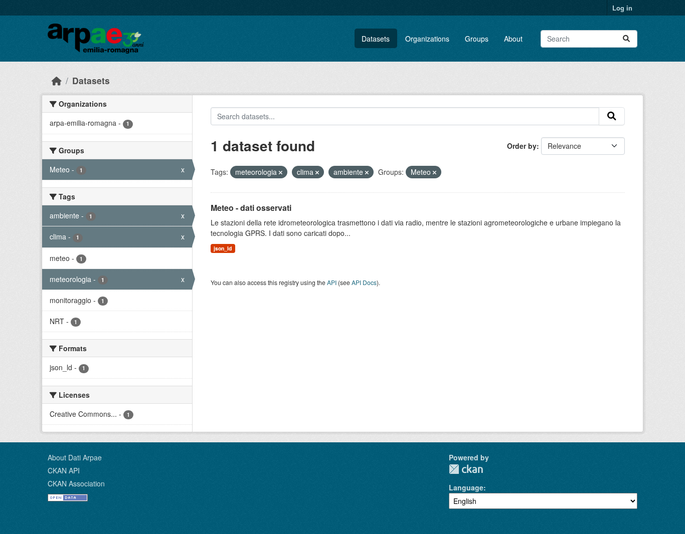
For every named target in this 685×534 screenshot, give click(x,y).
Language (466, 487)
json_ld (223, 248)
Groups (476, 39)
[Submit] (626, 39)
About (513, 39)
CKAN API (64, 470)
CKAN (466, 469)
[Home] (57, 80)
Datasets (376, 39)
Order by (522, 146)
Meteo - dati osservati (251, 207)
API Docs (364, 282)
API (331, 282)
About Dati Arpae (75, 457)
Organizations (427, 39)
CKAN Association (76, 483)
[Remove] (280, 172)
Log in (622, 8)
